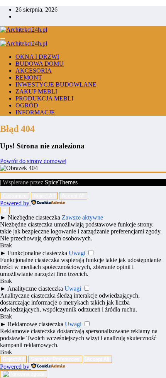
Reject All (44, 196)
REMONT (28, 77)
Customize (15, 196)
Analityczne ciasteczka (35, 288)
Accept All (73, 196)
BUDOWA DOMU (39, 63)
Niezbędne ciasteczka (34, 217)
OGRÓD (26, 105)
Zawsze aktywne (82, 217)
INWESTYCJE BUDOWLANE (56, 84)
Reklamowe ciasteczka (35, 324)
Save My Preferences (55, 359)
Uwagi (77, 253)
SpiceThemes (61, 182)
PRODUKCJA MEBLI (44, 98)
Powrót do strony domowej (33, 161)
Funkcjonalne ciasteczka (37, 253)
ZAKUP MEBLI (36, 91)
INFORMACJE (35, 112)
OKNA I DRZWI (37, 56)
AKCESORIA (33, 70)
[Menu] (2, 38)
